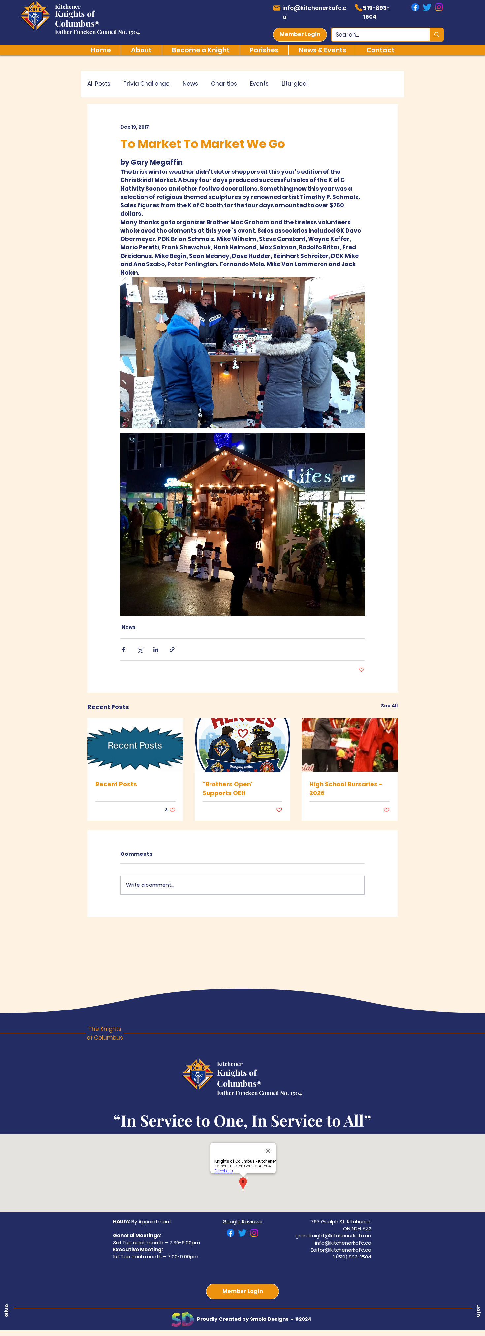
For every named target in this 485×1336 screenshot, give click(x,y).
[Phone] (358, 7)
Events (259, 84)
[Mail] (276, 8)
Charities (224, 84)
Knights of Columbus (75, 18)
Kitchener (68, 6)
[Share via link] (172, 649)
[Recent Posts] (135, 745)
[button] (478, 1310)
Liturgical (295, 84)
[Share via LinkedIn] (156, 649)
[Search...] (436, 34)
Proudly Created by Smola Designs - (246, 1319)
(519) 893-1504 (353, 1256)
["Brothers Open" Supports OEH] (243, 745)
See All (389, 705)
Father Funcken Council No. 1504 (97, 31)
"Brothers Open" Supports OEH (228, 788)
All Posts (98, 84)
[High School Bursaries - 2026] (350, 745)
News (190, 84)
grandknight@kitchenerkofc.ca (333, 1235)
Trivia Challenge (146, 84)
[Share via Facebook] (123, 649)
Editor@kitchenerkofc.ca (341, 1249)
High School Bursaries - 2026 (346, 788)
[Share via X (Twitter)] (140, 649)
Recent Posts (116, 784)
